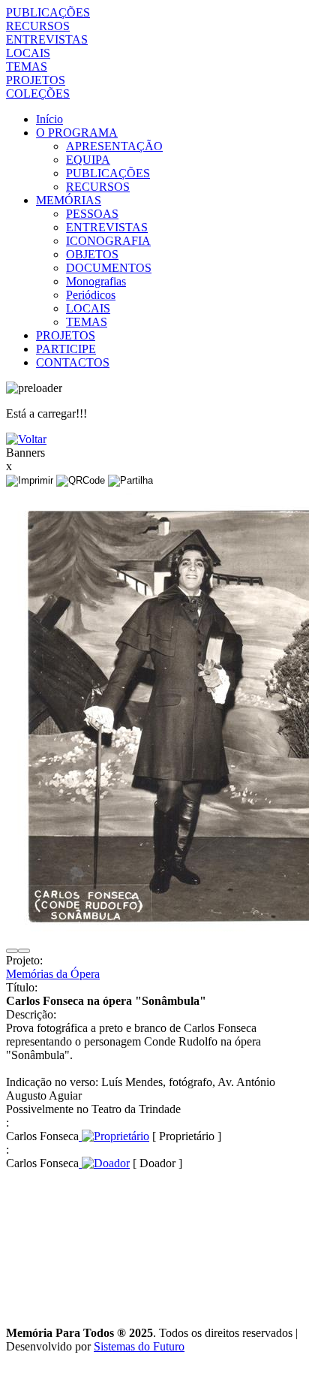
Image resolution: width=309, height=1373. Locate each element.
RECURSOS (38, 26)
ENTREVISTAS (47, 39)
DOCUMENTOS (109, 267)
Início (49, 119)
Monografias (96, 281)
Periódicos (91, 294)
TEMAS (26, 66)
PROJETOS (35, 80)
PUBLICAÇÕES (48, 12)
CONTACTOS (73, 362)
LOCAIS (28, 53)
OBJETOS (92, 254)
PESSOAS (92, 213)
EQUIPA (88, 159)
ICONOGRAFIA (108, 240)
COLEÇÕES (38, 93)
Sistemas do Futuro (139, 1346)
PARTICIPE (66, 348)
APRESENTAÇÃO (114, 146)
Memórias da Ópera (53, 973)
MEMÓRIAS (68, 200)
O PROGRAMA (77, 132)
